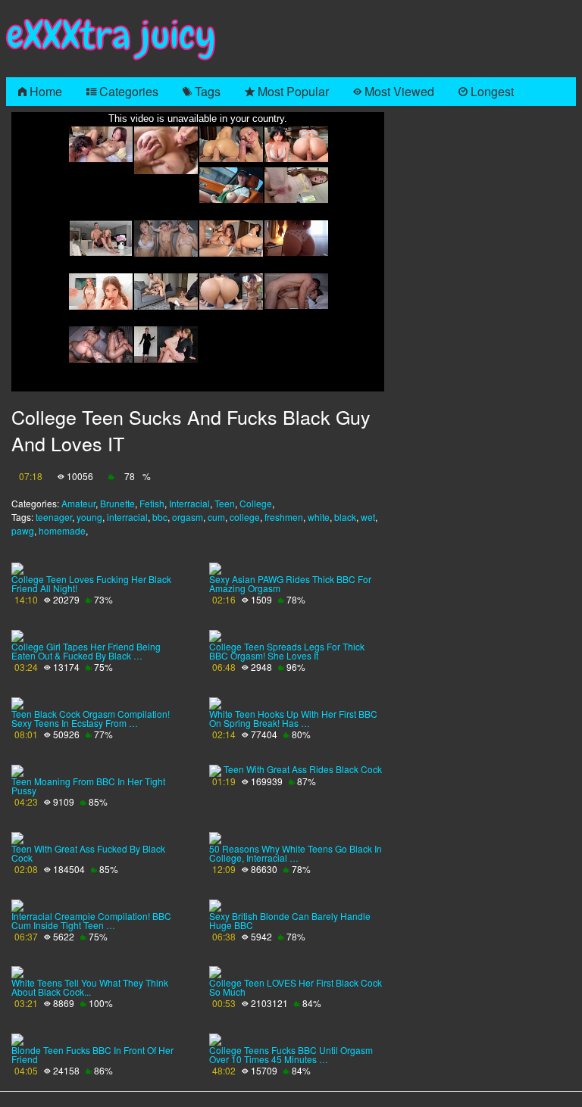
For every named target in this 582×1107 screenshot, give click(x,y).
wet (368, 516)
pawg (22, 530)
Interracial (189, 503)
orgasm (187, 516)
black (345, 516)
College (255, 503)
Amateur (78, 503)
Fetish (151, 503)
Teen (224, 503)
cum (216, 516)
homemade (62, 530)
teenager (54, 516)
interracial (127, 516)
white (319, 516)
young (89, 516)
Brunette (117, 503)
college (245, 516)
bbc (159, 516)
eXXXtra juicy (111, 35)
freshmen (283, 516)
